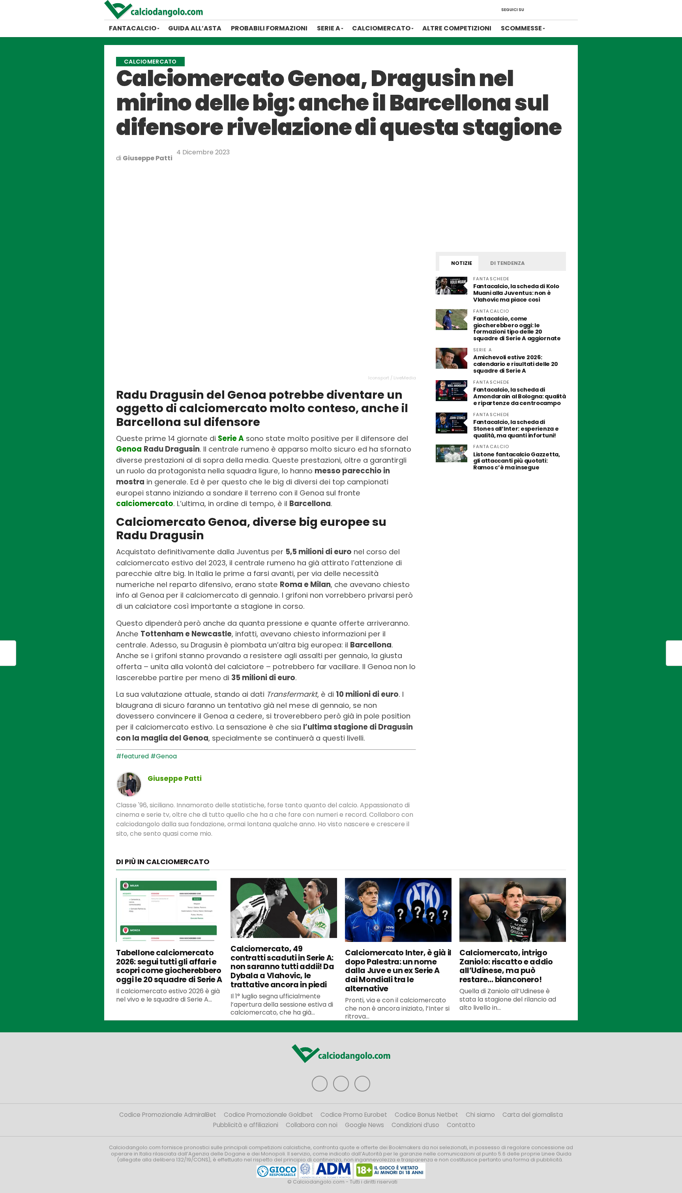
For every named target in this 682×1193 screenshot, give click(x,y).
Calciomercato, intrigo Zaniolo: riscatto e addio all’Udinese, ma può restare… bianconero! (506, 966)
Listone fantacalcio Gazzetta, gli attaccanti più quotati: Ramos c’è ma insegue (516, 461)
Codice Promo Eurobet (353, 1114)
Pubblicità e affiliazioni (245, 1125)
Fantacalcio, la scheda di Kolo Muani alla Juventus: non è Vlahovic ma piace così (516, 293)
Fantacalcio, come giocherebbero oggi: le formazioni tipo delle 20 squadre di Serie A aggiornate (517, 329)
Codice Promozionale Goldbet (268, 1114)
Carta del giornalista (532, 1114)
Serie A (328, 28)
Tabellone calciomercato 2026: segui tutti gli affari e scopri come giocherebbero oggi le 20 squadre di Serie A (169, 966)
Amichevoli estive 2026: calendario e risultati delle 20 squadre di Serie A (515, 364)
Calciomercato (381, 28)
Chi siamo (480, 1114)
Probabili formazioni (269, 28)
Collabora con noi (311, 1125)
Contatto (461, 1125)
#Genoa (163, 756)
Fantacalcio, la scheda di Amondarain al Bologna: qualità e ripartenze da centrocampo (519, 396)
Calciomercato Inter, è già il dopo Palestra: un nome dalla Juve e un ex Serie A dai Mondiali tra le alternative (398, 970)
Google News (364, 1125)
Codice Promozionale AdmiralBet (167, 1114)
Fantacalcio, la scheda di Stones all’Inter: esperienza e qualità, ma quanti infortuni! (515, 428)
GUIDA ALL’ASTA (194, 28)
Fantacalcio (132, 28)
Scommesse (521, 28)
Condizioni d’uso (415, 1125)
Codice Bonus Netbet (426, 1114)
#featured (132, 756)
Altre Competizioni (456, 28)
